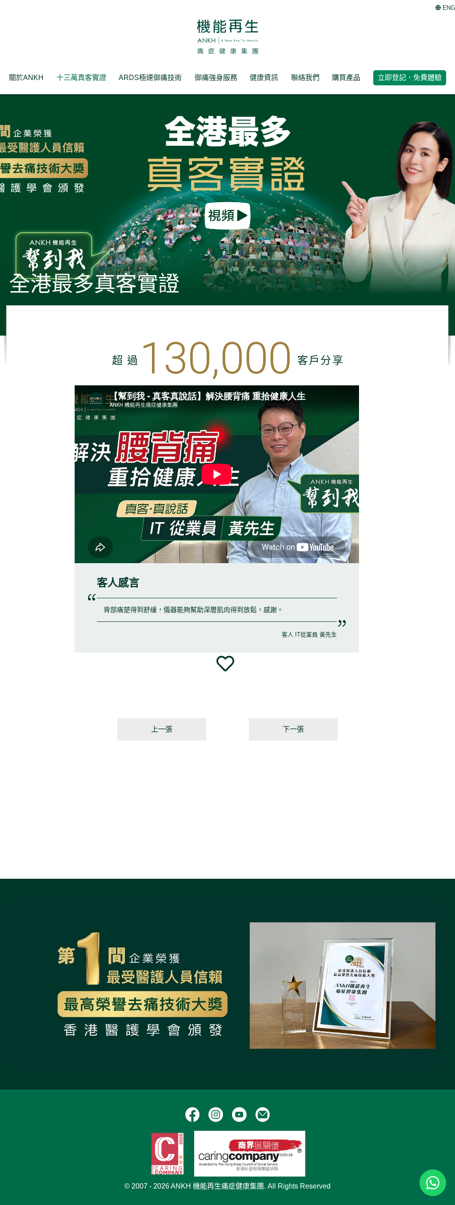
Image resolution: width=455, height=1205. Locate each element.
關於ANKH (26, 77)
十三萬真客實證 (81, 77)
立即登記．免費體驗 (410, 77)
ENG (448, 7)
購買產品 (346, 77)
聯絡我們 (305, 77)
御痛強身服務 (216, 77)
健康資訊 (264, 77)
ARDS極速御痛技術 (150, 77)
